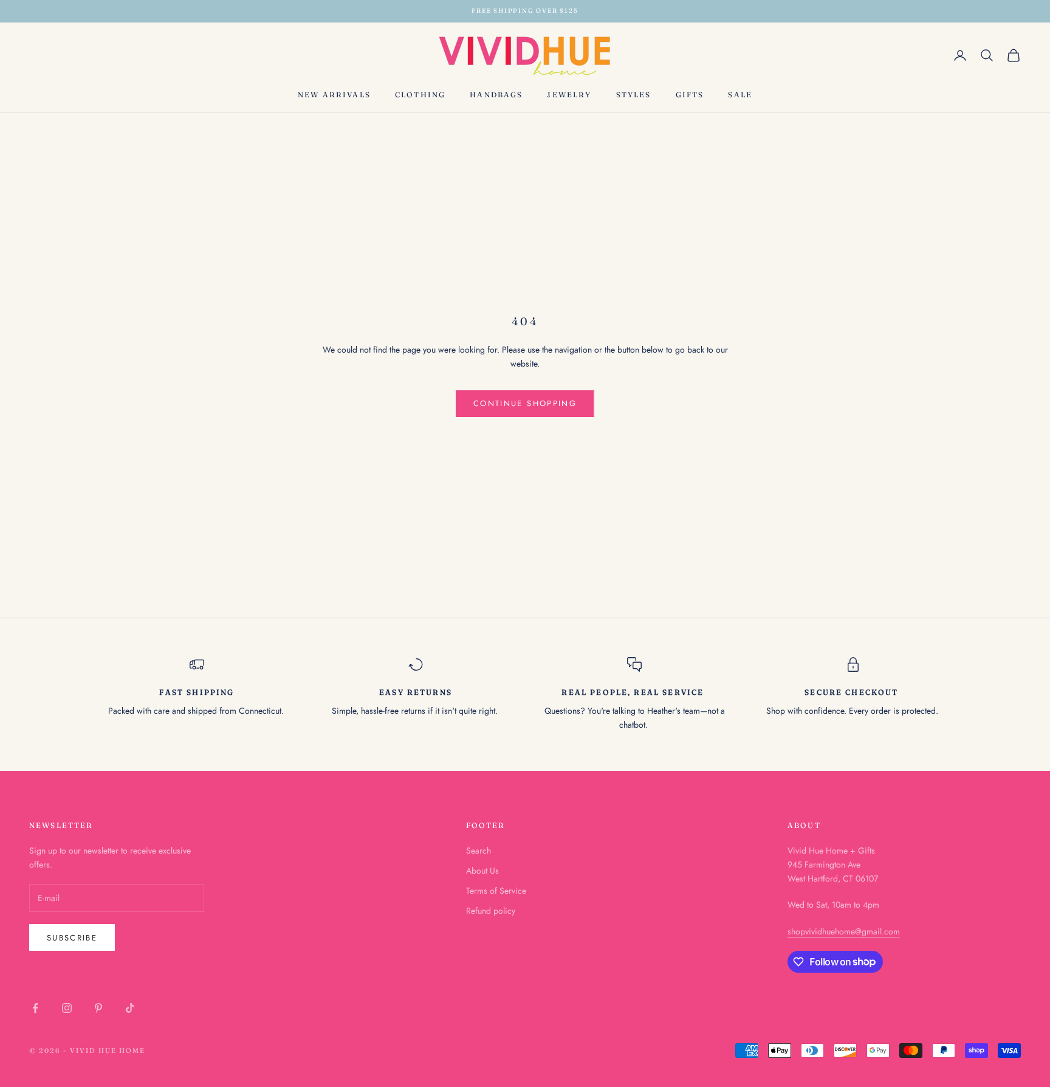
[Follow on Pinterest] (98, 1008)
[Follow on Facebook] (35, 1008)
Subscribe (72, 938)
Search (478, 850)
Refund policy (490, 911)
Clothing (420, 93)
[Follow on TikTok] (130, 1008)
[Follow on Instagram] (67, 1008)
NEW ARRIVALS (334, 93)
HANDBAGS (496, 93)
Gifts (690, 93)
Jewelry (569, 93)
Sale (740, 93)
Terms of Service (496, 891)
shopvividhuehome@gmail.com (843, 931)
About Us (482, 870)
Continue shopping (525, 403)
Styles (633, 93)
